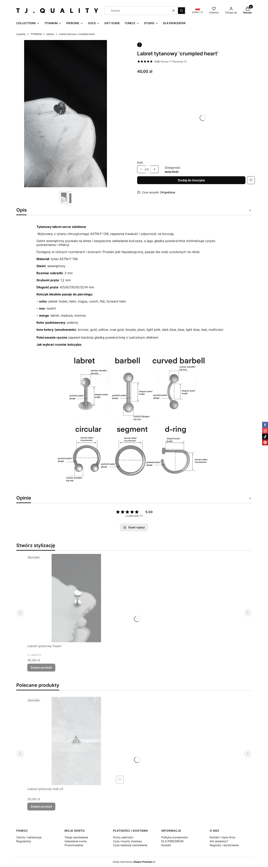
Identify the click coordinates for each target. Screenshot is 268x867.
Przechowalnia (74, 845)
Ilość (140, 162)
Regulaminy (23, 841)
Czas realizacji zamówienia (130, 845)
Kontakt (166, 845)
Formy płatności (123, 837)
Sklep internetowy (132, 861)
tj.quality (21, 34)
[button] (181, 10)
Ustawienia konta (76, 841)
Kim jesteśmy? (219, 841)
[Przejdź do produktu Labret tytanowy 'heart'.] (76, 598)
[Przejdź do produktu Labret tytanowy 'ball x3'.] (76, 741)
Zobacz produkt (41, 667)
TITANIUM (36, 34)
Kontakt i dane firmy (222, 837)
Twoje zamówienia (76, 837)
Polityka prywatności (174, 837)
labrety (50, 34)
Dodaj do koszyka (191, 180)
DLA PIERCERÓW (172, 841)
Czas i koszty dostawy (127, 841)
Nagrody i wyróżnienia (224, 845)
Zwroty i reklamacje (28, 837)
